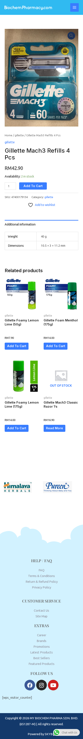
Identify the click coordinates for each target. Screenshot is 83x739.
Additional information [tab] (20, 224)
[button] (71, 35)
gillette (19, 135)
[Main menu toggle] (74, 7)
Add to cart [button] (16, 346)
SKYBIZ (50, 734)
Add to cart (33, 186)
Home (8, 135)
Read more (54, 428)
